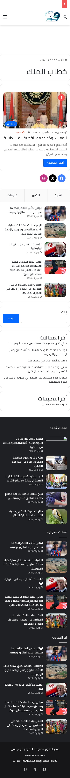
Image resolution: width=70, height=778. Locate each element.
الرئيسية (60, 59)
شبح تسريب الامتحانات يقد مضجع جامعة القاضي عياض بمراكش (24, 495)
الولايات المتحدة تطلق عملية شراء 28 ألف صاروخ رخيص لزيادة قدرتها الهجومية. (23, 229)
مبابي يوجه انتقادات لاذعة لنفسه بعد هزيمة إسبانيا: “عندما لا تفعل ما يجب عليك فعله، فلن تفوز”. (26, 268)
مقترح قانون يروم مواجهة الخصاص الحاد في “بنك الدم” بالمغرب (26, 461)
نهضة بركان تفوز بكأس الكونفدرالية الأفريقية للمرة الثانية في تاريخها (23, 443)
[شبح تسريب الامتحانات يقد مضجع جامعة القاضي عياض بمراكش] (56, 499)
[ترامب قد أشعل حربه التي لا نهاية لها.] (55, 249)
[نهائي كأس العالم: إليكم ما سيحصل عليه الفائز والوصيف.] (55, 213)
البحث (64, 311)
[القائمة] (5, 18)
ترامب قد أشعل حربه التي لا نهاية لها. (26, 246)
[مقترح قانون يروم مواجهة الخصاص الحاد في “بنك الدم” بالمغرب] (56, 463)
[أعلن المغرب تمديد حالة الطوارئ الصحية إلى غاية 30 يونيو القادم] (56, 481)
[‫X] (53, 178)
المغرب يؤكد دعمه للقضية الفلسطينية (35, 137)
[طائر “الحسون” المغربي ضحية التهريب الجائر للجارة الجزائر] (56, 516)
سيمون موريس (57, 132)
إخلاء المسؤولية (32, 760)
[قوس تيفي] (52, 17)
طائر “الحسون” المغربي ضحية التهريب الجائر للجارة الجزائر (26, 513)
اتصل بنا (17, 760)
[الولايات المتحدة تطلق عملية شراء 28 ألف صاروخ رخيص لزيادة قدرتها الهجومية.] (55, 230)
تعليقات (12, 195)
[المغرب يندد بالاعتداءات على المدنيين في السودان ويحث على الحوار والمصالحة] (55, 290)
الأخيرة (58, 195)
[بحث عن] (65, 18)
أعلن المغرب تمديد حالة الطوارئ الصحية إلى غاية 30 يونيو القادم (24, 478)
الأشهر (36, 195)
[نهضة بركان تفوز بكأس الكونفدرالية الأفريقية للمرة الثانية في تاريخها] (56, 444)
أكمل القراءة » (55, 162)
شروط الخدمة (50, 760)
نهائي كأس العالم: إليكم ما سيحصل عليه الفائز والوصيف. (25, 210)
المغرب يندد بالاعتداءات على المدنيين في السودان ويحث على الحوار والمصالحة (24, 288)
